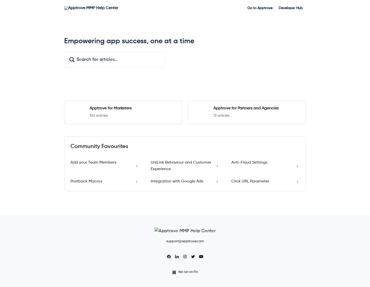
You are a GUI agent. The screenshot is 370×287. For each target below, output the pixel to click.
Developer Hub (291, 8)
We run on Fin (188, 272)
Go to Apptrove (260, 8)
